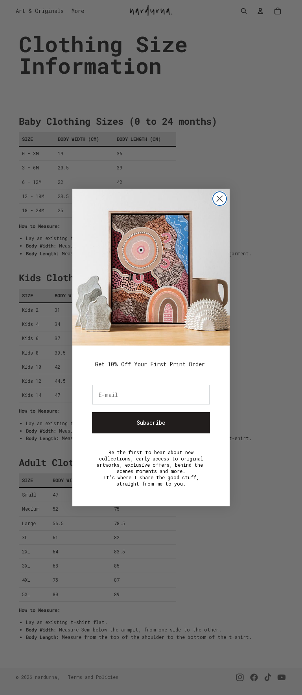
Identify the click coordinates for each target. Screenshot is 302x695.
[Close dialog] (219, 199)
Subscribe (151, 422)
